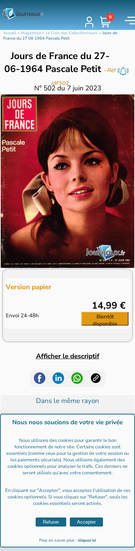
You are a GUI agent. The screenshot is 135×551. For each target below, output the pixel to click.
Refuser (51, 522)
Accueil (9, 33)
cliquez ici (87, 540)
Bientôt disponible (105, 319)
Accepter (86, 522)
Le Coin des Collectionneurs (72, 33)
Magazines (31, 33)
